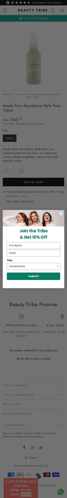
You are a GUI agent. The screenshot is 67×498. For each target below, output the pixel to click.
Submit (33, 276)
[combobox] (32, 266)
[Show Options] (57, 266)
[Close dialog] (60, 213)
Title (9, 260)
